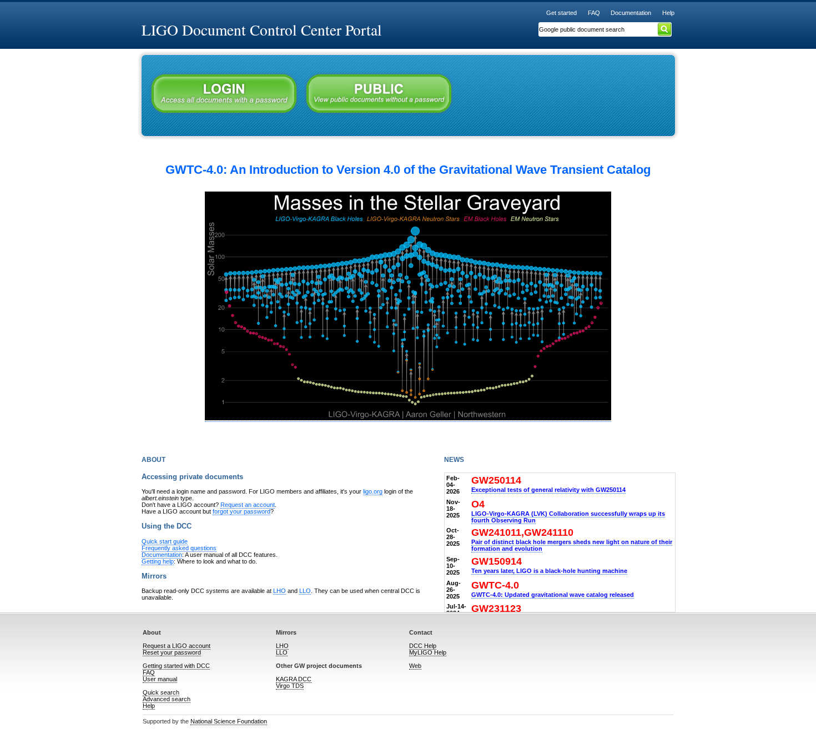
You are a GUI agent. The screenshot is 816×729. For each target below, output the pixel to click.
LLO (305, 590)
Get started (561, 12)
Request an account (247, 504)
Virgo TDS (290, 685)
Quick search (161, 692)
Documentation (631, 12)
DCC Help (422, 645)
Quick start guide (165, 541)
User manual (160, 679)
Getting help (158, 561)
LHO (279, 590)
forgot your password (241, 511)
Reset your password (172, 652)
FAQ (594, 12)
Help (668, 12)
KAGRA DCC (293, 679)
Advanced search (166, 699)
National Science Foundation (228, 721)
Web (415, 665)
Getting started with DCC (176, 665)
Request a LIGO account (176, 645)
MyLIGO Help (427, 652)
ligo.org (372, 491)
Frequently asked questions (179, 548)
